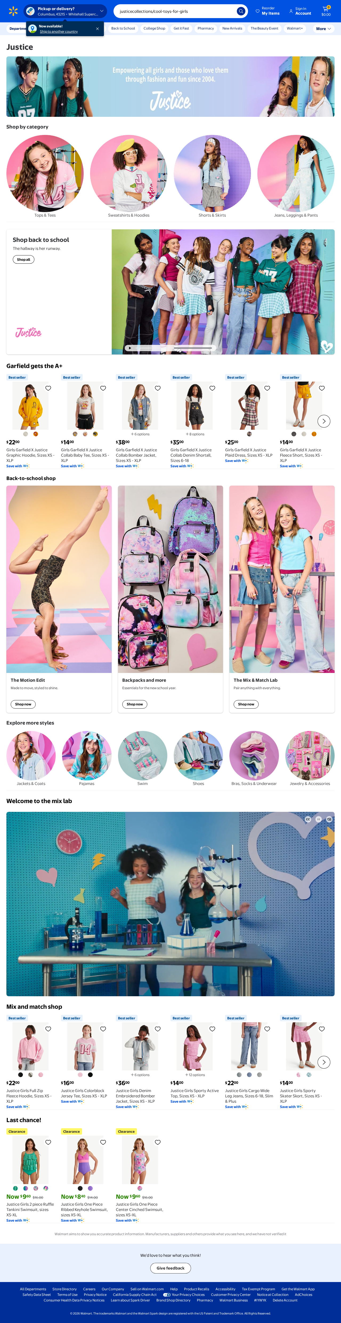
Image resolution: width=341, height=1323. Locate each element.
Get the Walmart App (298, 1289)
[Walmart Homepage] (13, 11)
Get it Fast (181, 28)
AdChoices (303, 1294)
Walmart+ (295, 28)
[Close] (98, 29)
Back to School (123, 28)
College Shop (154, 28)
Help (174, 1289)
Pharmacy (206, 28)
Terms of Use (67, 1294)
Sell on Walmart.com (147, 1289)
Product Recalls (196, 1289)
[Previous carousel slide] (157, 348)
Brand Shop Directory (173, 1300)
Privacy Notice (95, 1294)
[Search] (241, 11)
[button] (268, 11)
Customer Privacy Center (231, 1294)
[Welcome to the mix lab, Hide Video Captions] (308, 819)
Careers (89, 1289)
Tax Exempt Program (258, 1289)
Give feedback (171, 1268)
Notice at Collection (273, 1294)
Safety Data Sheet (37, 1294)
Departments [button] (20, 28)
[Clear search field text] (228, 11)
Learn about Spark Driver (130, 1300)
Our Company (113, 1289)
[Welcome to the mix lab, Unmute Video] (329, 819)
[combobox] (180, 11)
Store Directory (64, 1289)
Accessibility (226, 1289)
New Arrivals (232, 28)
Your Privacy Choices (188, 1294)
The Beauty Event (264, 28)
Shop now (23, 704)
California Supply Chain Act (135, 1294)
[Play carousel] (130, 348)
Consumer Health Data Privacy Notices (74, 1300)
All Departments (33, 1289)
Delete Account (285, 1300)
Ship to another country (59, 31)
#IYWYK (260, 1300)
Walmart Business (234, 1300)
